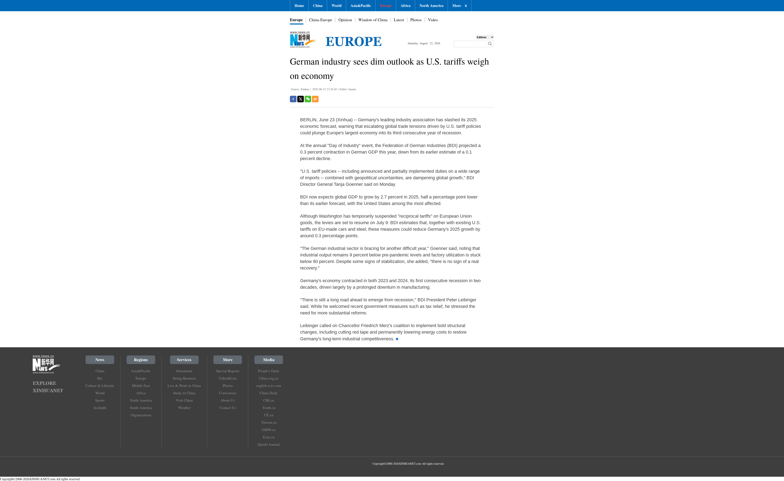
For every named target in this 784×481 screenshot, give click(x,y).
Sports (100, 400)
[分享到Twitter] (300, 99)
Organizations (141, 414)
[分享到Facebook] (293, 99)
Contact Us (227, 407)
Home (299, 5)
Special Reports (227, 370)
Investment (184, 370)
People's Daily (268, 370)
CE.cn (268, 414)
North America (431, 5)
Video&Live (227, 378)
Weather (184, 407)
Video (433, 19)
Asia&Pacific (361, 5)
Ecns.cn (269, 436)
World (337, 5)
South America (141, 407)
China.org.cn (268, 378)
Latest (399, 19)
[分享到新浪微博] (315, 99)
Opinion (345, 19)
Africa (406, 5)
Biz (99, 378)
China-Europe (320, 19)
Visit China (184, 400)
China (318, 5)
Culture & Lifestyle (100, 385)
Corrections (227, 392)
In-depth (100, 407)
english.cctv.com (268, 385)
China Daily (269, 392)
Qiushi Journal (269, 444)
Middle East (141, 385)
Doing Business (184, 378)
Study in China (184, 392)
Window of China (373, 19)
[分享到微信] (308, 99)
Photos (416, 19)
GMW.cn (268, 429)
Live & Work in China (184, 385)
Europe (386, 5)
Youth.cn (268, 407)
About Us (227, 400)
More (459, 5)
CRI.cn (268, 400)
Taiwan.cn (268, 422)
